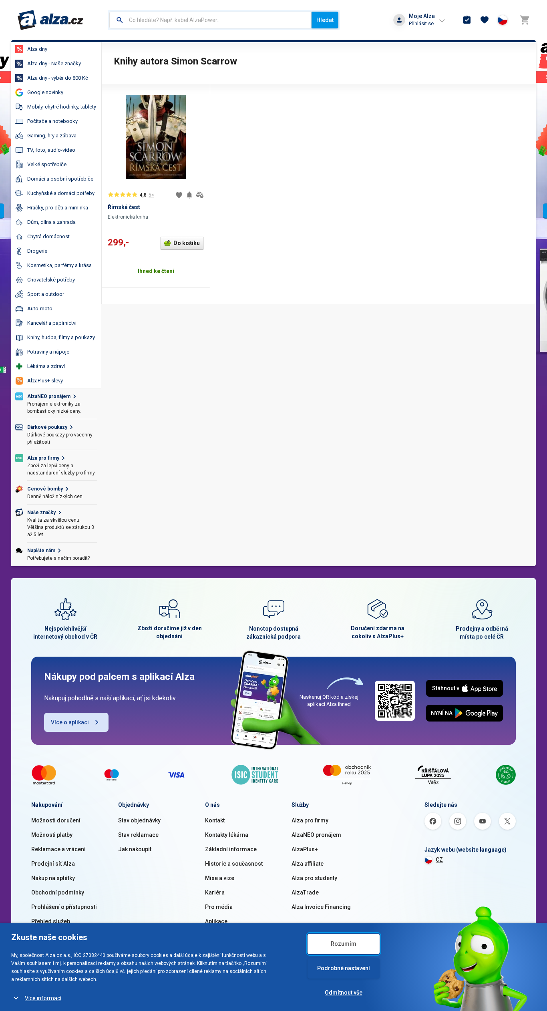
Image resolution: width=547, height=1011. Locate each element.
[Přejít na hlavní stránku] (51, 20)
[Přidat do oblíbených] (179, 195)
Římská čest (124, 207)
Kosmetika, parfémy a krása (59, 265)
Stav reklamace (138, 835)
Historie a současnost (234, 863)
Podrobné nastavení (343, 968)
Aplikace (216, 921)
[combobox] (210, 20)
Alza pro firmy (310, 820)
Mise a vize (219, 878)
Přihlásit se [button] (421, 23)
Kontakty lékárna (226, 835)
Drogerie (37, 251)
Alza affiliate (308, 863)
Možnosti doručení (55, 820)
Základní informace (231, 849)
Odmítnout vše (343, 992)
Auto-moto (39, 309)
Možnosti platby (51, 835)
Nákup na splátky (53, 878)
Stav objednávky (139, 820)
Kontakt (215, 820)
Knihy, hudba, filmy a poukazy (61, 337)
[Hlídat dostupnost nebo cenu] (189, 195)
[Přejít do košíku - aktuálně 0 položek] (524, 20)
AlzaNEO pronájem (316, 835)
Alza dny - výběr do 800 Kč (57, 78)
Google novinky (45, 92)
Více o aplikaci (70, 722)
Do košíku (186, 243)
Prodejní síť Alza (53, 863)
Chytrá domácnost (48, 236)
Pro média (219, 907)
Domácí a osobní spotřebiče (60, 179)
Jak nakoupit (134, 849)
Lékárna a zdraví (46, 366)
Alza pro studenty (314, 878)
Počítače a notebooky (52, 121)
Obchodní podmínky (57, 892)
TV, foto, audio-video (51, 150)
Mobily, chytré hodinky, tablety (61, 107)
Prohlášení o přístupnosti (64, 907)
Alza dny (37, 49)
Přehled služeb (50, 921)
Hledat (325, 20)
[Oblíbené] (484, 20)
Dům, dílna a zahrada (51, 222)
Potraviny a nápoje (48, 352)
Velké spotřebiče (46, 164)
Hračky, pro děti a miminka (57, 208)
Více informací (43, 998)
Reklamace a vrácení (58, 849)
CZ (439, 859)
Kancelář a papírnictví (51, 323)
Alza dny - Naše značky (54, 63)
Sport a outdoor (45, 294)
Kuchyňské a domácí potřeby (61, 193)
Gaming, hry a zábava (51, 136)
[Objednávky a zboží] (467, 20)
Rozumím (343, 944)
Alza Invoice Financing (321, 907)
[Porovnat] (200, 195)
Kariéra (215, 892)
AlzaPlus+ (305, 849)
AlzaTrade (305, 892)
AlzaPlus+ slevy (45, 381)
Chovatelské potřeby (51, 280)
